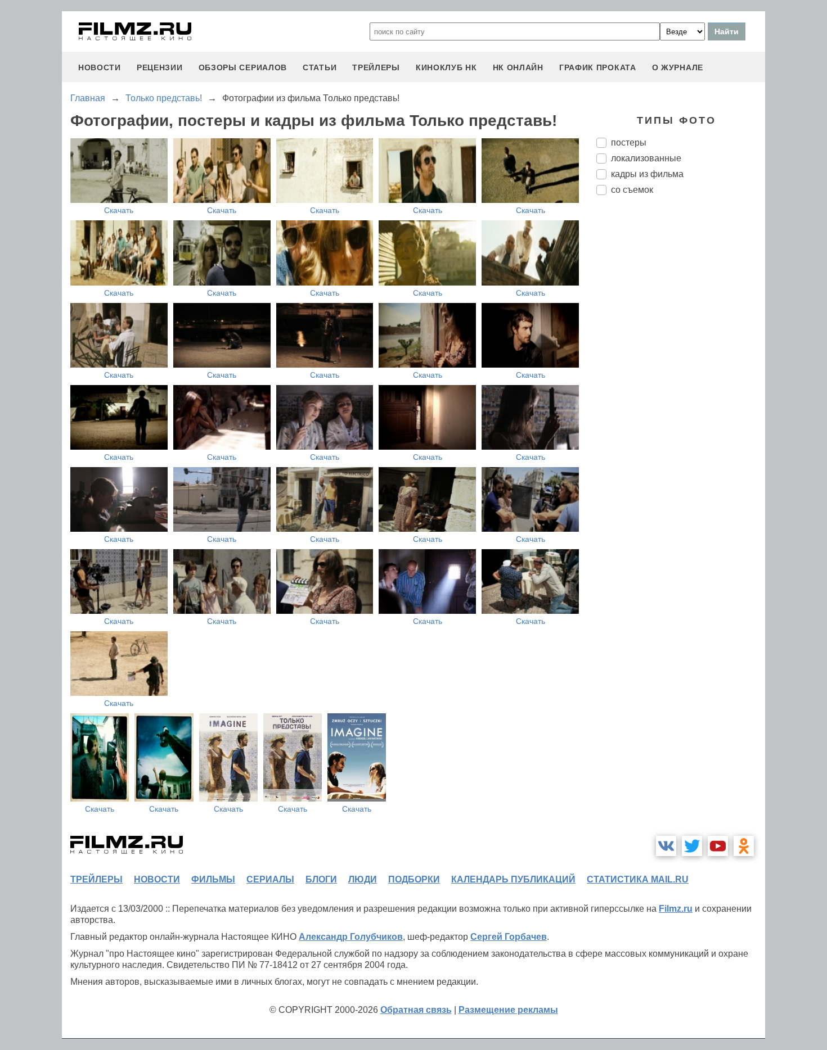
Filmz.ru (676, 908)
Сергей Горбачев (508, 937)
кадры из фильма (647, 174)
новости (99, 67)
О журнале (677, 67)
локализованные (646, 158)
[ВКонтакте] (666, 846)
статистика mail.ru (638, 879)
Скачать (118, 210)
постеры (628, 142)
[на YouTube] (718, 846)
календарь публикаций (513, 879)
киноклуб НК (446, 67)
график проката (597, 67)
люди (362, 879)
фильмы (213, 879)
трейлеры (376, 67)
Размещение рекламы (508, 1010)
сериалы (270, 879)
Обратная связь (416, 1010)
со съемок (632, 189)
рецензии (160, 67)
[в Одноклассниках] (744, 846)
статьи (319, 67)
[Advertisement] (680, 391)
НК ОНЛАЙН (518, 67)
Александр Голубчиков (351, 937)
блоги (321, 879)
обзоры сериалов (243, 67)
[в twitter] (692, 846)
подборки (414, 879)
